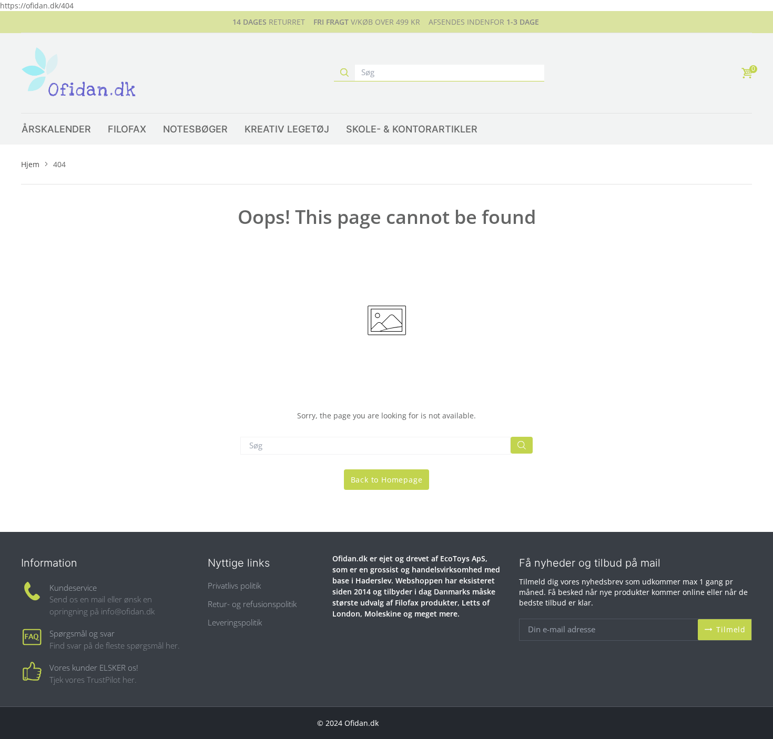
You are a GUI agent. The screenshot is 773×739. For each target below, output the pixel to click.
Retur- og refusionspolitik (252, 604)
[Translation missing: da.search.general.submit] (522, 445)
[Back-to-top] (749, 718)
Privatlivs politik (234, 585)
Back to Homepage (387, 480)
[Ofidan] (79, 73)
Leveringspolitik (235, 622)
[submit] (344, 73)
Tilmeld (731, 629)
